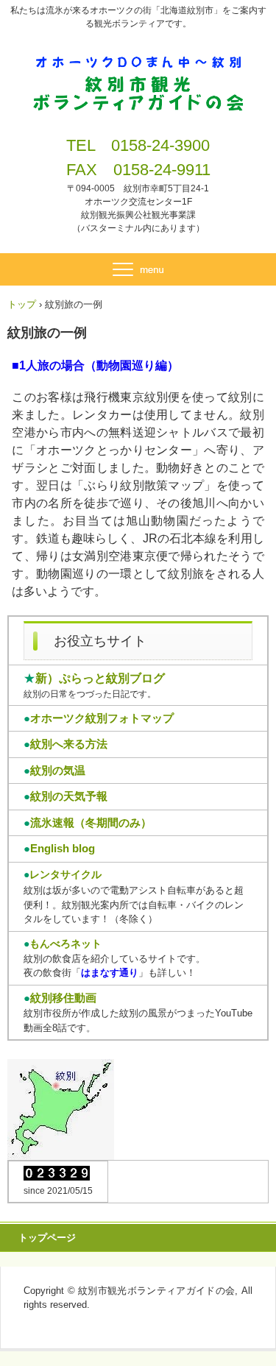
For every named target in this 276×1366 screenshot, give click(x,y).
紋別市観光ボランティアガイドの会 (138, 65)
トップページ (47, 1237)
